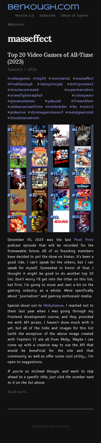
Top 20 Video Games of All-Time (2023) (50, 58)
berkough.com (43, 7)
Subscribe (47, 15)
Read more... (18, 391)
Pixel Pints (83, 240)
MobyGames (53, 305)
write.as (63, 426)
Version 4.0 (24, 15)
